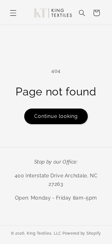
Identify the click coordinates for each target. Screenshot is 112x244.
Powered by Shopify (82, 233)
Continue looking (56, 116)
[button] (13, 13)
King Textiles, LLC (44, 233)
